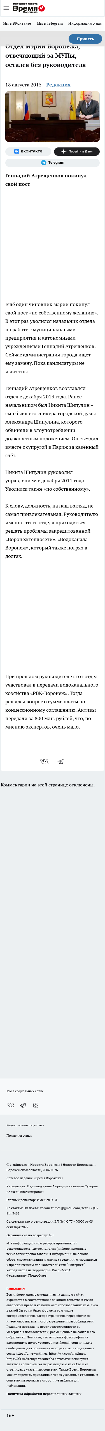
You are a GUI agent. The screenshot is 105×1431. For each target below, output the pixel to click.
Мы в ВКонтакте (17, 23)
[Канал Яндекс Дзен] (77, 151)
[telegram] (62, 762)
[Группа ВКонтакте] (28, 151)
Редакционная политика (25, 1125)
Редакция (58, 84)
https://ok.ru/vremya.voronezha (30, 1359)
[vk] (45, 762)
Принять (85, 38)
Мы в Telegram (50, 23)
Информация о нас (85, 23)
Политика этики (19, 1135)
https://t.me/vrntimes (31, 1353)
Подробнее (37, 1275)
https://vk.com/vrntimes (67, 1353)
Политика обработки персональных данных (43, 1394)
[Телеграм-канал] (52, 163)
